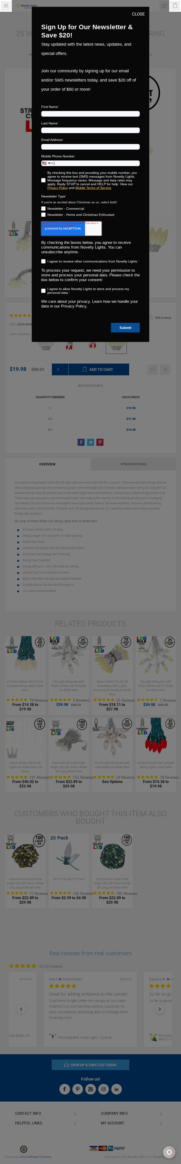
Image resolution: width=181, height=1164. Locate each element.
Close (138, 14)
